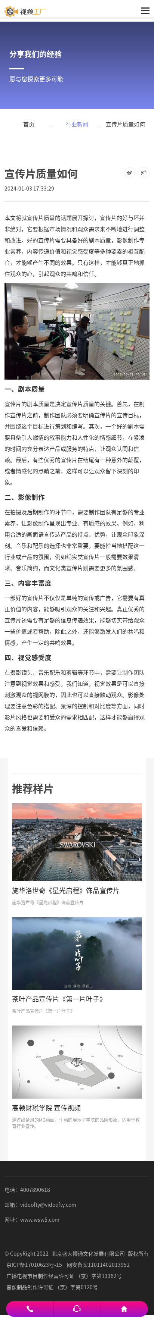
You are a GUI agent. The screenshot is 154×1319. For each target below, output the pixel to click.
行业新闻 (77, 124)
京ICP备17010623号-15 (34, 1264)
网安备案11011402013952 (98, 1264)
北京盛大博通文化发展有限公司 (88, 1253)
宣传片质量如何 (125, 124)
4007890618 (35, 1189)
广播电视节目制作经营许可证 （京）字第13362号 (64, 1275)
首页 (28, 124)
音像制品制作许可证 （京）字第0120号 (52, 1287)
